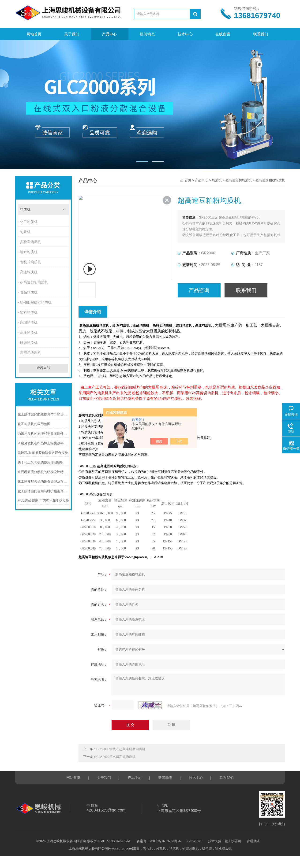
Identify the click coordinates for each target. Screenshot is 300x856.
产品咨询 (199, 290)
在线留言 (222, 34)
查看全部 (43, 368)
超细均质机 (29, 322)
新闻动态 (147, 34)
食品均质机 (29, 292)
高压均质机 (29, 332)
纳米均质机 (29, 252)
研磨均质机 (29, 343)
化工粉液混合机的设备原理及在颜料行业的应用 (43, 481)
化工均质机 (29, 222)
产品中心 (109, 34)
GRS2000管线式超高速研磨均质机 (120, 749)
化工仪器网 (233, 841)
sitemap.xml (194, 841)
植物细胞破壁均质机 (36, 302)
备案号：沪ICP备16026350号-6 (159, 841)
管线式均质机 (30, 262)
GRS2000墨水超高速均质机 (115, 757)
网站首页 (33, 34)
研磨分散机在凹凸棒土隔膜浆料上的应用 (43, 443)
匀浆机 (25, 232)
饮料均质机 (29, 312)
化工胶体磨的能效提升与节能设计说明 (43, 414)
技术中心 (185, 34)
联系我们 (260, 34)
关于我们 (71, 34)
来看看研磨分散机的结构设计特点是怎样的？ (43, 472)
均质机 (25, 209)
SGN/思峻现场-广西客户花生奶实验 (43, 501)
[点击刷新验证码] (150, 705)
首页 (188, 180)
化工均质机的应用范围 (34, 424)
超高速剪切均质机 (34, 282)
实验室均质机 (30, 242)
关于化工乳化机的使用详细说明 (41, 462)
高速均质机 (29, 272)
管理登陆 (253, 841)
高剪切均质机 (30, 353)
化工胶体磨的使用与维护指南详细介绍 (43, 491)
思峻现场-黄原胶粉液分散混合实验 (43, 453)
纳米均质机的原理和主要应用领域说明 (43, 433)
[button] (142, 161)
